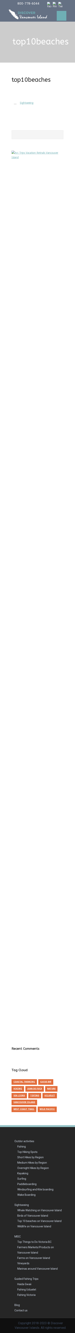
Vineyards (23, 1263)
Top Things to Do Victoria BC (34, 1241)
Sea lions (19, 1095)
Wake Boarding (26, 1194)
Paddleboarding (27, 1184)
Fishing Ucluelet (26, 1289)
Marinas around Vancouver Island (37, 1268)
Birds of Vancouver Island (32, 1215)
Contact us (21, 1310)
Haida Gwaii (24, 1284)
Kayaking (22, 1173)
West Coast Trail (23, 1109)
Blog (17, 1305)
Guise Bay (45, 1082)
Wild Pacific (47, 1109)
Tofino (34, 1095)
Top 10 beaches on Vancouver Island (39, 1221)
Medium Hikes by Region (32, 1162)
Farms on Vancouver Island (33, 1257)
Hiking (17, 1088)
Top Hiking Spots (27, 1151)
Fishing (21, 1146)
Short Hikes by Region (30, 1157)
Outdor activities (24, 1141)
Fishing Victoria (26, 1294)
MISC (17, 1236)
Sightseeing (21, 1204)
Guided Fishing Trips (26, 1278)
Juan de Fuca (34, 1088)
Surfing (21, 1178)
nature (51, 1088)
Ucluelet (49, 1095)
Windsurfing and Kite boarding (35, 1189)
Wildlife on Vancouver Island (34, 1226)
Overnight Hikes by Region (33, 1168)
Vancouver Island (24, 1102)
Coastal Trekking (24, 1082)
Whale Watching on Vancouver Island (39, 1210)
